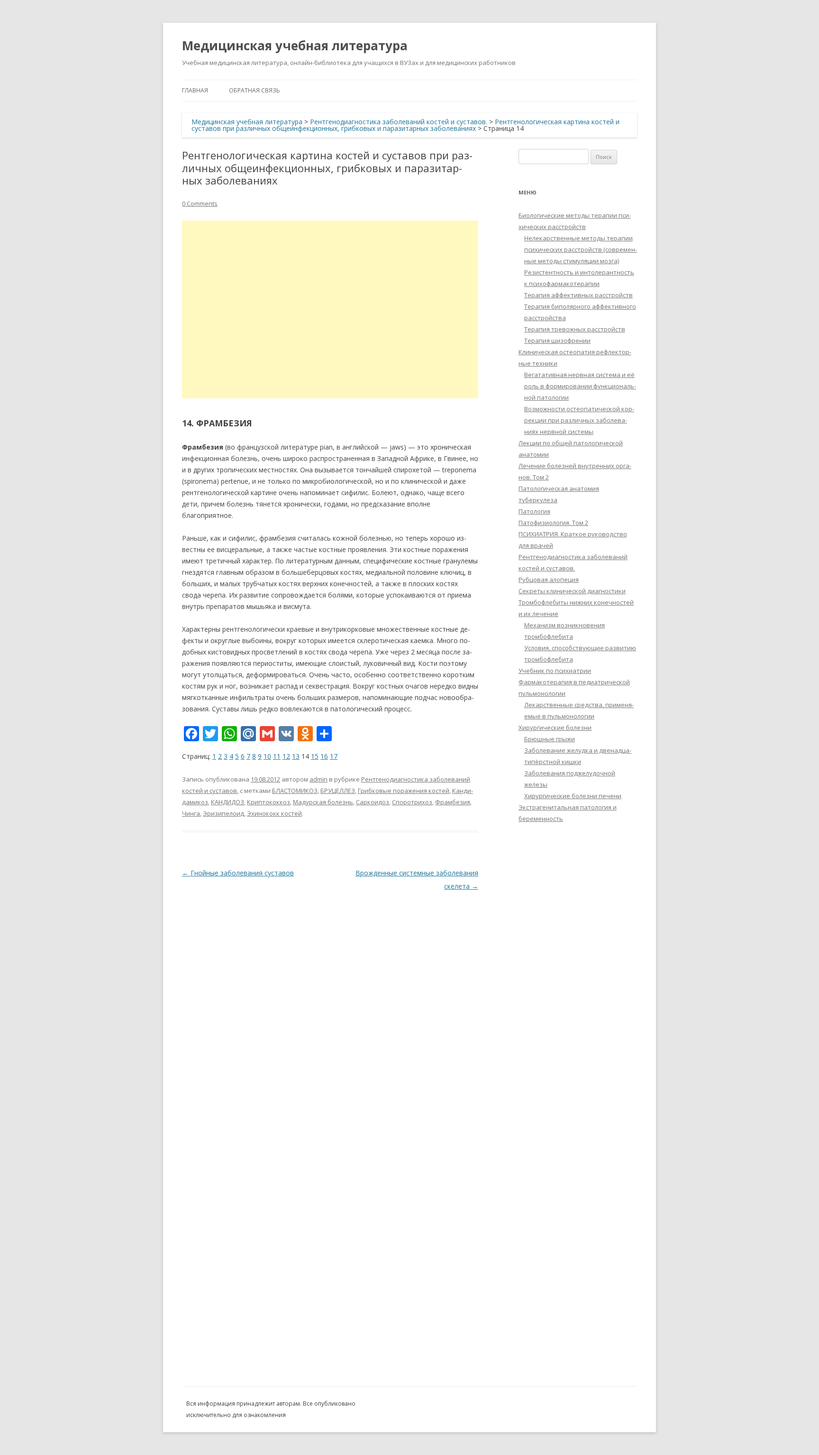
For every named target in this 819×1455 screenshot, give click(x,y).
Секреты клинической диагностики (572, 591)
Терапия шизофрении (557, 340)
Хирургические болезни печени (572, 796)
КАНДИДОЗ (227, 802)
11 (277, 756)
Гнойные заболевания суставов (238, 872)
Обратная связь (254, 90)
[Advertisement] (330, 309)
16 (324, 756)
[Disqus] (330, 1011)
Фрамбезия (452, 802)
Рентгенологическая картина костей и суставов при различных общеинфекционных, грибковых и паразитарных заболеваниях (405, 125)
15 (314, 756)
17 (333, 756)
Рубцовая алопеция (549, 579)
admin (318, 779)
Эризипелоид (223, 813)
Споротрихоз (412, 802)
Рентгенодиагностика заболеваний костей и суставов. (398, 121)
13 (296, 756)
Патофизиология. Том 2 (553, 522)
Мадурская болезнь (323, 802)
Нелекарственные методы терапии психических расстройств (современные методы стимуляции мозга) (580, 249)
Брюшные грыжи (549, 739)
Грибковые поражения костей (403, 790)
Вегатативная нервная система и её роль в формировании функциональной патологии (580, 386)
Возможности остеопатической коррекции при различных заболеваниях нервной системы (579, 420)
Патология (534, 511)
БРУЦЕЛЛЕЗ (337, 790)
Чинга (191, 813)
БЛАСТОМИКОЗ (295, 790)
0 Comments (200, 203)
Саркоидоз (372, 802)
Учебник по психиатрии (555, 670)
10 (267, 756)
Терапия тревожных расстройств (574, 329)
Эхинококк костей (274, 813)
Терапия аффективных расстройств (578, 295)
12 (286, 756)
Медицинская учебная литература (295, 45)
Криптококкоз (268, 802)
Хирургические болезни (555, 727)
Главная (195, 90)
